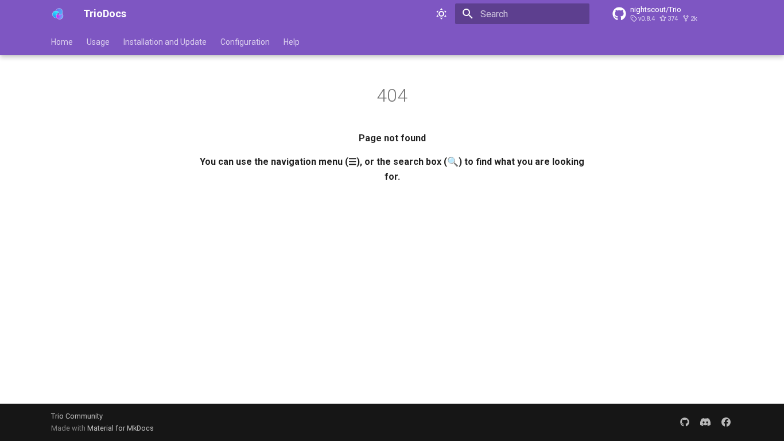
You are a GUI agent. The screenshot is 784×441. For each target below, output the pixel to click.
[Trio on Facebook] (726, 422)
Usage (98, 42)
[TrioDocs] (57, 13)
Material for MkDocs (120, 428)
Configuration (245, 42)
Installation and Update (165, 42)
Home (62, 42)
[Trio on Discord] (705, 422)
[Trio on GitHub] (685, 422)
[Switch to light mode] (441, 13)
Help (292, 42)
